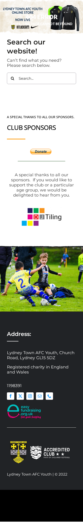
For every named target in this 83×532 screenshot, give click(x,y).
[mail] (39, 396)
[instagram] (30, 396)
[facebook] (10, 396)
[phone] (49, 396)
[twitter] (20, 396)
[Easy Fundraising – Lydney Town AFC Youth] (24, 405)
